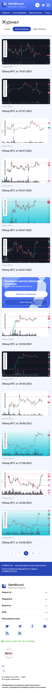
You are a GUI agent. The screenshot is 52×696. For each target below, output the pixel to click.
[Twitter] (7, 626)
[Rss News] (7, 633)
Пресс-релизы (39, 29)
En (4, 671)
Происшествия (35, 13)
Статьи (7, 29)
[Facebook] (32, 626)
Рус (3, 666)
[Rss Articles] (19, 633)
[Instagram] (44, 626)
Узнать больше (26, 302)
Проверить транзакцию (26, 294)
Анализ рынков (21, 29)
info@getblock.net (9, 571)
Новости (6, 13)
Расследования (19, 13)
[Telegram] (19, 626)
